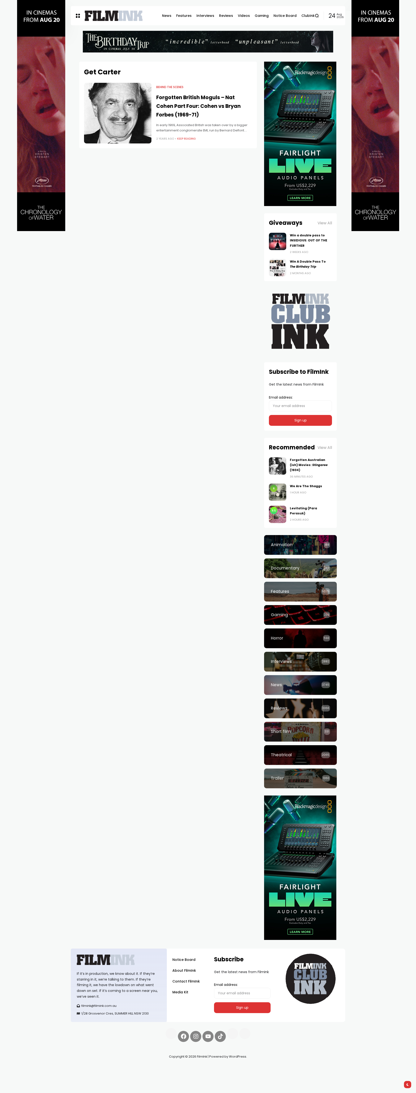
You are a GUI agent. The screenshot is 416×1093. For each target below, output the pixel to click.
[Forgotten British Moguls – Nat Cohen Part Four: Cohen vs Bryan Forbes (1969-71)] (117, 113)
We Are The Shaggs (306, 486)
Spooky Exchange (135, 1068)
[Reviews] (300, 708)
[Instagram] (195, 1036)
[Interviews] (300, 662)
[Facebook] (183, 1036)
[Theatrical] (300, 755)
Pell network (110, 1068)
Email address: (281, 397)
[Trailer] (300, 778)
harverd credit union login (121, 1073)
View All (325, 223)
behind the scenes (169, 87)
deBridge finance (85, 1073)
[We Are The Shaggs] (277, 492)
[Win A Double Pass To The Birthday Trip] (277, 267)
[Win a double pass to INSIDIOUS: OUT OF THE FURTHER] (277, 241)
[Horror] (300, 638)
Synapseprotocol (85, 1068)
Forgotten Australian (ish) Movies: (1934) (309, 465)
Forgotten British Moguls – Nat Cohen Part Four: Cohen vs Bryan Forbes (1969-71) (198, 106)
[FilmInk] (114, 16)
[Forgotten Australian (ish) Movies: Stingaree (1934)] (277, 466)
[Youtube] (208, 1036)
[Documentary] (300, 568)
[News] (300, 685)
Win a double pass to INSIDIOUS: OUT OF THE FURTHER (308, 240)
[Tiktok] (220, 1036)
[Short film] (300, 732)
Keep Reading (186, 139)
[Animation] (300, 545)
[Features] (300, 591)
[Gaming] (300, 615)
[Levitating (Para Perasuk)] (277, 514)
